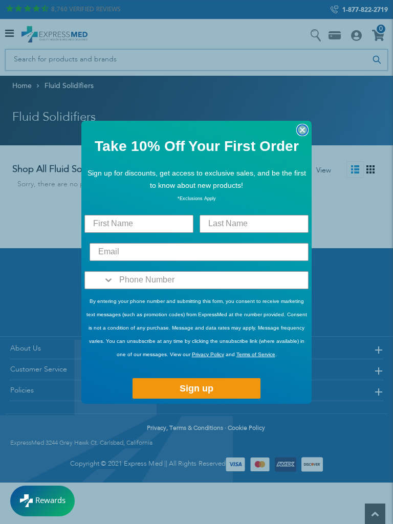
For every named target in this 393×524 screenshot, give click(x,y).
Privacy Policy (208, 354)
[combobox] (99, 280)
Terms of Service (255, 354)
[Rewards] (42, 501)
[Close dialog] (302, 130)
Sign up (196, 388)
